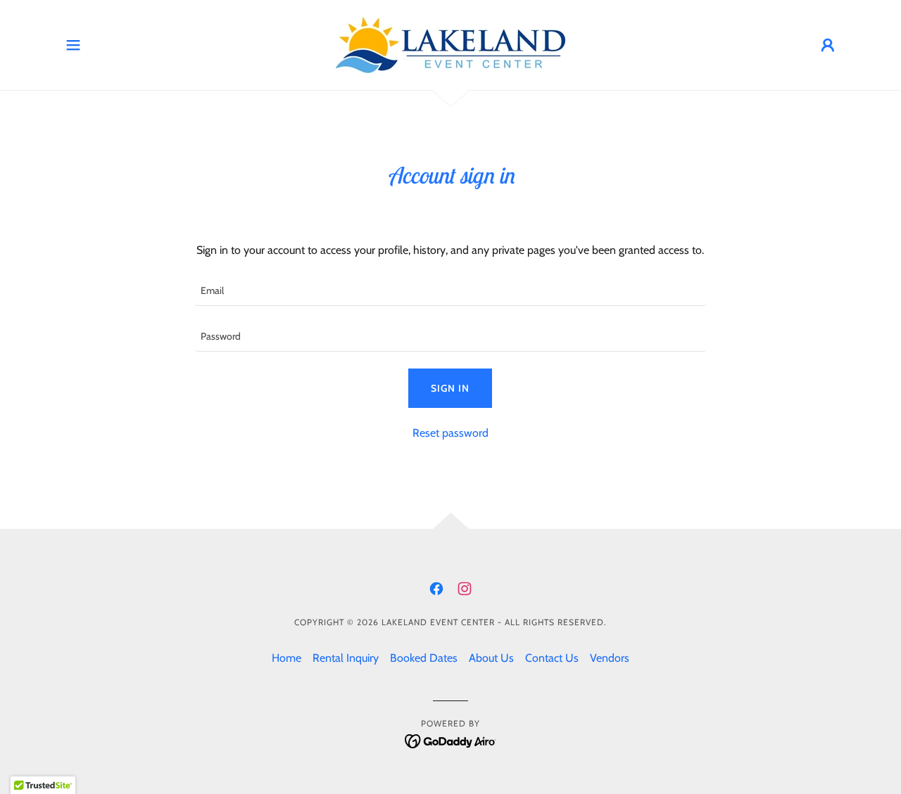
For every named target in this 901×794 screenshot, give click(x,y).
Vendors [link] (609, 658)
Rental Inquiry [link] (346, 658)
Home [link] (286, 658)
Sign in (450, 388)
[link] (450, 44)
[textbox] (450, 291)
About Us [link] (491, 658)
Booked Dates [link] (424, 658)
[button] (73, 45)
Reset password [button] (450, 433)
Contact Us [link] (552, 658)
